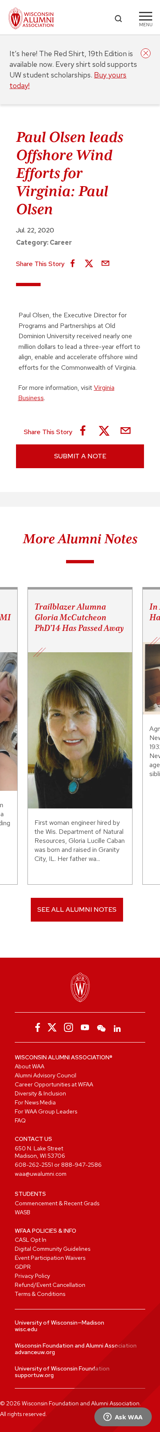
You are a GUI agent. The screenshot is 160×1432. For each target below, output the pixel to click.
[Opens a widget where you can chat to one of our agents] (123, 1417)
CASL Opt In (30, 1239)
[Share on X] (89, 264)
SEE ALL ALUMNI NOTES (77, 909)
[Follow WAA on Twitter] (52, 1027)
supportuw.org (34, 1375)
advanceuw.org (35, 1352)
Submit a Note (80, 456)
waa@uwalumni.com (40, 1173)
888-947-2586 (81, 1164)
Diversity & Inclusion (40, 1093)
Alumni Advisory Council (45, 1075)
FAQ (20, 1120)
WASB (22, 1212)
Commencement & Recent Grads (57, 1203)
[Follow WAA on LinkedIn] (118, 1027)
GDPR (23, 1266)
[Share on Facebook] (72, 264)
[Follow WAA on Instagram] (68, 1027)
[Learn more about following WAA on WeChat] (101, 1027)
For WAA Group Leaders (46, 1111)
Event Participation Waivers (50, 1257)
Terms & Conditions (40, 1294)
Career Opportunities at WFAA (54, 1084)
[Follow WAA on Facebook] (36, 1027)
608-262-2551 (34, 1164)
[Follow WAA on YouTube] (85, 1027)
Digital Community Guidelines (52, 1248)
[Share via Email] (105, 264)
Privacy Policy (32, 1275)
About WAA (29, 1066)
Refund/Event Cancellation (50, 1285)
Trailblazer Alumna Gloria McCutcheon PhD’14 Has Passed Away (79, 617)
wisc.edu (26, 1329)
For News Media (35, 1102)
